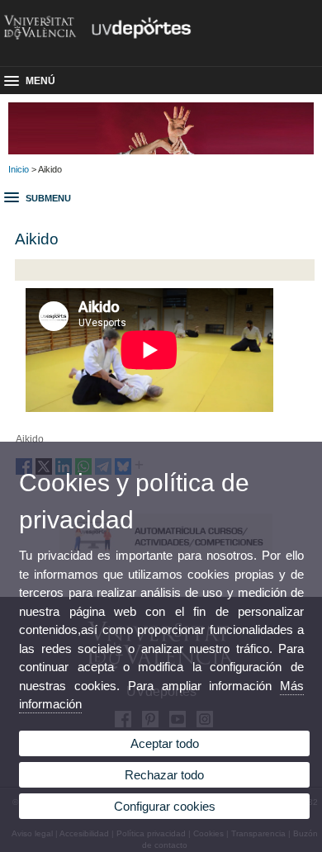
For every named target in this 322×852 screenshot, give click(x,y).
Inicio (18, 169)
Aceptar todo (164, 743)
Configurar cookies (164, 806)
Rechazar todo (164, 775)
